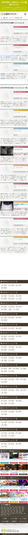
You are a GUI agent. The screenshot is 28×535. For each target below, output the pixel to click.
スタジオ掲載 (5, 521)
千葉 (14, 508)
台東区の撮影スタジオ (18, 147)
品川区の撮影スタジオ (18, 26)
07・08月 (4, 298)
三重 (14, 510)
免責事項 (14, 521)
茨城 (20, 508)
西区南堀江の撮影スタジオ (22, 237)
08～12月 (18, 328)
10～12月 (4, 320)
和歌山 (20, 512)
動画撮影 (3, 78)
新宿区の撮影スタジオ (18, 183)
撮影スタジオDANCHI (4, 487)
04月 (10, 368)
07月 (17, 379)
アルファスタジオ (14, 459)
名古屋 (2, 510)
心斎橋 (2, 512)
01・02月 (4, 285)
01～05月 (4, 328)
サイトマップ (23, 521)
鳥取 (13, 513)
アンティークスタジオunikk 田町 (14, 472)
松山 (16, 513)
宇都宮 (23, 508)
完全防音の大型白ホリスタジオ (21, 205)
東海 (23, 509)
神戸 (8, 512)
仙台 (7, 506)
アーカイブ (11, 17)
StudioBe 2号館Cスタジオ (4, 472)
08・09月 (4, 288)
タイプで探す (23, 518)
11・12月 (18, 298)
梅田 (23, 510)
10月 (10, 309)
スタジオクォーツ (4, 459)
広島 (8, 513)
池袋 (2, 508)
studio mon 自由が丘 (13, 487)
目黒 (23, 506)
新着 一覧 (5, 17)
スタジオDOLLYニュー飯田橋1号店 (23, 499)
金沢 (20, 509)
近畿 (17, 510)
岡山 (10, 513)
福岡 (22, 513)
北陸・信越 (6, 509)
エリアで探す (14, 518)
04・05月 (11, 296)
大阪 (20, 510)
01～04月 (4, 433)
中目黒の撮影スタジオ (21, 91)
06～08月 (18, 401)
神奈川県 (15, 128)
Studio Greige (4, 498)
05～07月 (11, 444)
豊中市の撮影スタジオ (21, 202)
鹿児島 (2, 514)
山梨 (2, 509)
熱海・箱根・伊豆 (8, 510)
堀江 (6, 512)
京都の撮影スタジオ (18, 110)
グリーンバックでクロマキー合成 (10, 55)
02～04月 (4, 444)
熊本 (6, 514)
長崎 (25, 513)
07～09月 (18, 411)
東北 (5, 506)
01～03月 (4, 296)
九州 (19, 513)
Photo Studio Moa (23, 472)
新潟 (10, 509)
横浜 (11, 508)
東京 (10, 506)
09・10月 (11, 298)
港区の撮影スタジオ (18, 45)
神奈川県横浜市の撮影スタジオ (20, 63)
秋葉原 (5, 508)
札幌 (2, 506)
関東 (8, 508)
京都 (11, 512)
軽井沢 (13, 509)
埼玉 (17, 508)
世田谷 (19, 506)
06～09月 (18, 317)
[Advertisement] (14, 268)
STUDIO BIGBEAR (23, 459)
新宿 (16, 506)
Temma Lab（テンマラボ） (14, 499)
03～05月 (11, 285)
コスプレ (11, 9)
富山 (17, 509)
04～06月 (11, 306)
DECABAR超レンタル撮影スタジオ (23, 487)
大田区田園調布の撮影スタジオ (20, 218)
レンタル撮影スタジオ (18, 7)
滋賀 (17, 512)
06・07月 (18, 285)
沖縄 (8, 514)
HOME (5, 518)
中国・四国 (3, 513)
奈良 (14, 512)
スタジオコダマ (18, 149)
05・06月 (16, 368)
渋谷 (13, 506)
